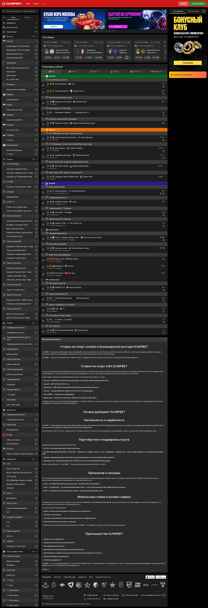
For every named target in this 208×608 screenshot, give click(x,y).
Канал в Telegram (113, 595)
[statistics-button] (64, 42)
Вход (183, 3)
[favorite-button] (62, 42)
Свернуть (45, 569)
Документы (82, 577)
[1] (98, 31)
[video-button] (161, 193)
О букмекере (46, 577)
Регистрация (198, 3)
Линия (26, 17)
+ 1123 (101, 42)
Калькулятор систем (103, 577)
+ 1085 (128, 42)
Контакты (57, 577)
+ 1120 (157, 42)
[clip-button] (43, 85)
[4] (110, 31)
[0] (94, 31)
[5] (114, 31)
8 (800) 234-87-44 (93, 599)
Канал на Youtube (131, 595)
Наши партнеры (69, 577)
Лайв (28, 3)
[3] (106, 31)
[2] (102, 31)
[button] (4, 17)
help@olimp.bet (92, 595)
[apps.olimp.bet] (150, 577)
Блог (91, 577)
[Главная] (12, 3)
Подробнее (188, 63)
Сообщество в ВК (112, 599)
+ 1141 (68, 42)
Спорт (36, 3)
